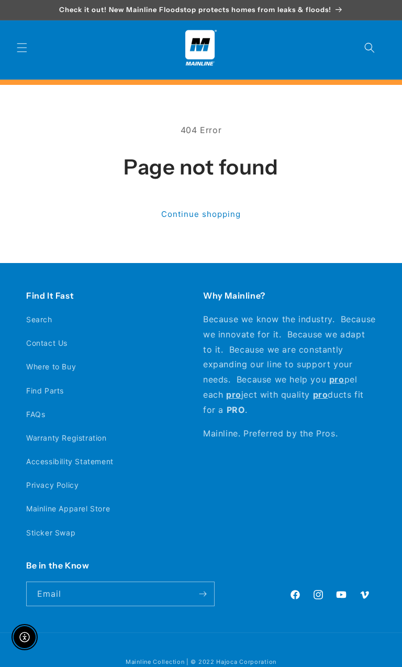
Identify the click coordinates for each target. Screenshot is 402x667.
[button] (22, 47)
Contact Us (47, 342)
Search (39, 319)
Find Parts (45, 390)
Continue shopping (201, 214)
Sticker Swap (50, 532)
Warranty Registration (66, 437)
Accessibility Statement (70, 461)
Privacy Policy (52, 484)
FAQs (35, 414)
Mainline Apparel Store (68, 508)
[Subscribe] (202, 594)
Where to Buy (51, 366)
